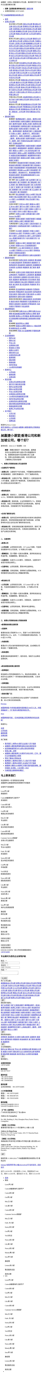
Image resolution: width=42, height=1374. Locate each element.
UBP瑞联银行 (21, 199)
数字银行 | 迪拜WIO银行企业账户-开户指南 (20, 744)
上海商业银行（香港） (29, 1027)
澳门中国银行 (22, 182)
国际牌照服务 (10, 309)
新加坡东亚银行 (14, 175)
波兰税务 (16, 284)
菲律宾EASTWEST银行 (24, 250)
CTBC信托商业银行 (31, 151)
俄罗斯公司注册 (35, 48)
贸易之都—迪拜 (10, 751)
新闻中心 (8, 370)
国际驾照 (12, 360)
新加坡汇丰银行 (35, 163)
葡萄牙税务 (30, 272)
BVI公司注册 (32, 73)
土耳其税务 (30, 275)
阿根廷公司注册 (25, 985)
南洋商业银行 (36, 126)
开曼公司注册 (16, 68)
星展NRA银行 (35, 204)
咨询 (6, 1178)
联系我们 (12, 416)
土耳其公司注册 (20, 43)
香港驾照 (12, 357)
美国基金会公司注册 (8, 983)
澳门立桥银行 (31, 180)
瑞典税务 (17, 282)
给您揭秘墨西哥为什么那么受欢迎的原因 (19, 748)
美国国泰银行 (22, 148)
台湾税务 (19, 267)
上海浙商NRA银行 (24, 236)
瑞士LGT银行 (13, 1029)
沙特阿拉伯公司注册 (30, 90)
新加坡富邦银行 (34, 172)
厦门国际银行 (14, 209)
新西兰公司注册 (14, 87)
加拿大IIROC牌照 (25, 311)
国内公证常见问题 (15, 387)
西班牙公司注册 (26, 51)
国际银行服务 (10, 116)
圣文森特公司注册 (25, 63)
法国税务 (24, 277)
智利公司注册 (26, 65)
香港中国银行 (16, 121)
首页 (6, 19)
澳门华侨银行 (26, 187)
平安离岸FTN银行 (29, 233)
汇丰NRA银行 (14, 206)
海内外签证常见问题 (16, 399)
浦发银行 (26, 231)
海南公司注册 (24, 99)
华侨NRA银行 (24, 204)
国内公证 (12, 338)
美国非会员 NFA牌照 (18, 328)
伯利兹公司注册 (18, 70)
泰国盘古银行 (31, 1025)
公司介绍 (12, 413)
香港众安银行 (21, 138)
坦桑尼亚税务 (27, 299)
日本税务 (12, 267)
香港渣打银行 (28, 131)
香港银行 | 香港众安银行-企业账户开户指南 (20, 763)
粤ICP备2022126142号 (21, 1165)
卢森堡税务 (22, 275)
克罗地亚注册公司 (32, 58)
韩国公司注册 (21, 34)
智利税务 (12, 292)
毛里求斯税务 (33, 301)
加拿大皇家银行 (35, 255)
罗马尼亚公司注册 (19, 58)
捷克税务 (38, 272)
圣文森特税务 (21, 289)
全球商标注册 (14, 345)
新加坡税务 (22, 265)
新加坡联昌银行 (32, 168)
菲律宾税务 (27, 262)
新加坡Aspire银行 (24, 170)
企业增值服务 (10, 336)
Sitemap (3, 1165)
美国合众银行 (26, 158)
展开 (3, 1000)
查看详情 (30, 9)
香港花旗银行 (17, 131)
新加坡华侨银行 (23, 163)
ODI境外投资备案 (15, 367)
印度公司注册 (27, 24)
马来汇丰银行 (24, 224)
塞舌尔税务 (15, 301)
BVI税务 (38, 294)
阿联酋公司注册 (33, 82)
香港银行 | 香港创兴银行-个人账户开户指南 (20, 761)
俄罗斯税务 (24, 280)
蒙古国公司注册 (22, 995)
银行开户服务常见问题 (17, 384)
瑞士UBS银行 (33, 197)
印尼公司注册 (17, 26)
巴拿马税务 (30, 294)
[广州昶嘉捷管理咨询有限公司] (12, 15)
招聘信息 (12, 421)
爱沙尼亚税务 (24, 284)
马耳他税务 (17, 277)
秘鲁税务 (29, 289)
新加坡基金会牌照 (19, 314)
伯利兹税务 (37, 292)
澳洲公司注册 (26, 87)
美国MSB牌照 (21, 326)
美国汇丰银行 (14, 160)
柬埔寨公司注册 (21, 31)
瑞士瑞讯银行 (26, 1015)
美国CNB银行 (36, 158)
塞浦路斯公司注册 (32, 43)
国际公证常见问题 (15, 389)
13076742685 (5, 952)
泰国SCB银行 (19, 221)
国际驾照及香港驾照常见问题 (19, 404)
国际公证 (12, 340)
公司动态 (12, 372)
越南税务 (29, 265)
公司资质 (12, 418)
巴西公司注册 (16, 65)
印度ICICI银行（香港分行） (21, 133)
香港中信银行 (17, 124)
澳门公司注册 (31, 34)
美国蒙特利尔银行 (34, 155)
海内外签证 (13, 365)
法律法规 (12, 377)
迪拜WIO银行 (21, 214)
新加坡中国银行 (18, 177)
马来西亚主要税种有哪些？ (14, 770)
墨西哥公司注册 (28, 988)
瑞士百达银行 (31, 199)
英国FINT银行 (21, 243)
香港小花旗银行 (25, 136)
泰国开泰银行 (31, 219)
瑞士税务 (24, 282)
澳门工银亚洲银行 (17, 1005)
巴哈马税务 (13, 294)
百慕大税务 (22, 294)
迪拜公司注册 (26, 85)
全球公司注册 (10, 22)
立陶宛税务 (13, 275)
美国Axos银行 (23, 153)
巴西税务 (36, 289)
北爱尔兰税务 (21, 272)
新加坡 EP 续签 (14, 348)
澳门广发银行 (16, 187)
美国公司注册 (34, 75)
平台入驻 (12, 343)
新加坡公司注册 (32, 29)
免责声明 (9, 1165)
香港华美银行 (31, 138)
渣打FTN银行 (24, 209)
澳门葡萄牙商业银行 (23, 185)
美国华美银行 (31, 146)
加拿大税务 (22, 297)
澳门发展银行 (14, 189)
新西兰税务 (23, 260)
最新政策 (12, 374)
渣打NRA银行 (24, 206)
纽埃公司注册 (36, 85)
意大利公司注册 (14, 51)
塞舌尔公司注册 (21, 82)
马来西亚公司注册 (19, 29)
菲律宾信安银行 (20, 253)
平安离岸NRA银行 (15, 233)
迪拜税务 (4, 1037)
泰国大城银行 (21, 219)
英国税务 (16, 280)
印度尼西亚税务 (16, 262)
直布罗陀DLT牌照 (22, 323)
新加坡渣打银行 (28, 165)
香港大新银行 (24, 129)
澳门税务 (33, 267)
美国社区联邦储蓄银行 (19, 155)
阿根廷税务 (20, 292)
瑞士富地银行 (21, 194)
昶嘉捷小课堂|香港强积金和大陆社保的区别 (20, 746)
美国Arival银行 (18, 151)
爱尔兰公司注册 (23, 990)
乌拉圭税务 (25, 306)
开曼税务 (17, 306)
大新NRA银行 (35, 206)
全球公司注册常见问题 (17, 382)
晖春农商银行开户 (19, 238)
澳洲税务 (24, 304)
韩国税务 (26, 267)
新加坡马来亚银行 (15, 165)
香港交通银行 (26, 121)
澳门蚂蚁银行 (22, 192)
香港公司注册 (16, 998)
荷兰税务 (31, 277)
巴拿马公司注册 (21, 73)
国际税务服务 (10, 258)
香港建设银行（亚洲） (24, 119)
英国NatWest (20, 245)
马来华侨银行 (34, 224)
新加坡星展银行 (20, 168)
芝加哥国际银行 (30, 245)
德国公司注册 (26, 53)
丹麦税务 (33, 284)
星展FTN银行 (34, 209)
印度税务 (31, 260)
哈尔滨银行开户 (32, 238)
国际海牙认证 (14, 353)
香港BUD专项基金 (22, 316)
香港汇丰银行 (28, 124)
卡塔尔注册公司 (21, 92)
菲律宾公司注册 (28, 26)
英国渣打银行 (31, 243)
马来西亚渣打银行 (24, 226)
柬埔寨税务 (37, 265)
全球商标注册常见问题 (17, 394)
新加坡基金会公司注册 (29, 104)
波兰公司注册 (16, 56)
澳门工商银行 (21, 180)
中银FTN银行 (34, 231)
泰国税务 (34, 262)
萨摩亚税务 (32, 304)
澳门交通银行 (36, 187)
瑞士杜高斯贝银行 (20, 197)
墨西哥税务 (13, 297)
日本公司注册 (33, 31)
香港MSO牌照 (31, 314)
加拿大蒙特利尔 (23, 255)
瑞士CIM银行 (31, 194)
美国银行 (31, 148)
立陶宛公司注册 (28, 41)
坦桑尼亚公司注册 (27, 80)
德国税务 (31, 282)
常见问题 (8, 379)
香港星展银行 (16, 126)
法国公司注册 (24, 46)
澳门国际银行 (33, 182)
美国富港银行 (21, 146)
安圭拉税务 (28, 292)
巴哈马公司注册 (30, 70)
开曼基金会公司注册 (29, 107)
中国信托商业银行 (27, 141)
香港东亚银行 (14, 129)
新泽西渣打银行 (14, 158)
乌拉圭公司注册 (27, 68)
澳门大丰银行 (24, 189)
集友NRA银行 (33, 211)
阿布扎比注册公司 (34, 92)
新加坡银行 (34, 170)
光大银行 (19, 231)
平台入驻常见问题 (15, 391)
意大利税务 (32, 280)
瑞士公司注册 (16, 53)
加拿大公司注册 (23, 75)
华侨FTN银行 (22, 211)
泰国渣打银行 (29, 221)
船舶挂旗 (12, 362)
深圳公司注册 (34, 99)
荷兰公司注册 (34, 46)
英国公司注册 (24, 48)
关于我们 (8, 411)
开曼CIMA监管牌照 (25, 331)
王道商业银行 (17, 143)
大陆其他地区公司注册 (30, 97)
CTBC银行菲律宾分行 (25, 248)
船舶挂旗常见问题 (15, 406)
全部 (2, 728)
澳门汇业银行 (34, 189)
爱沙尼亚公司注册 (27, 56)
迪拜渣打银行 (31, 214)
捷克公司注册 (17, 41)
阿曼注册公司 (14, 95)
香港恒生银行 (26, 126)
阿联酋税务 (24, 301)
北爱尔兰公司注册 (25, 39)
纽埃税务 (17, 304)
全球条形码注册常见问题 (18, 401)
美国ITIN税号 (14, 350)
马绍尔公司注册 (16, 90)
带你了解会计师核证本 (13, 758)
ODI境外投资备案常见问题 (18, 396)
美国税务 (29, 297)
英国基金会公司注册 (28, 109)
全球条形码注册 (14, 355)
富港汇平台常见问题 (16, 409)
